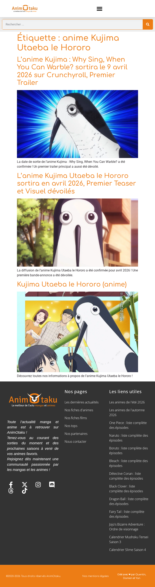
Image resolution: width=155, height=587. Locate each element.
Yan (138, 578)
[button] (99, 8)
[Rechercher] (148, 24)
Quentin (140, 574)
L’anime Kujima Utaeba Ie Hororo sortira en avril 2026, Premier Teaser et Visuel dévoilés (76, 183)
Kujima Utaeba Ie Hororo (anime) (72, 284)
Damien (127, 578)
